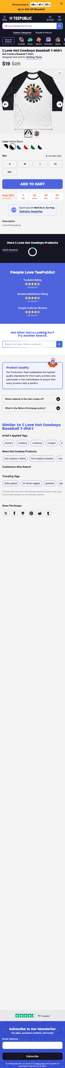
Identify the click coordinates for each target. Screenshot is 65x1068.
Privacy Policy (40, 1063)
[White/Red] (26, 147)
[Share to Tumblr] (48, 513)
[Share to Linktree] (22, 513)
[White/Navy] (40, 147)
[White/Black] (12, 147)
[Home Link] (20, 18)
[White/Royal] (19, 147)
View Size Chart (54, 156)
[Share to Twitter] (6, 513)
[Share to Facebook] (14, 513)
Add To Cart (32, 184)
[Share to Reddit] (39, 513)
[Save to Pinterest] (31, 513)
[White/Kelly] (33, 147)
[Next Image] (59, 104)
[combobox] (29, 26)
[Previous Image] (5, 104)
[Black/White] (5, 147)
